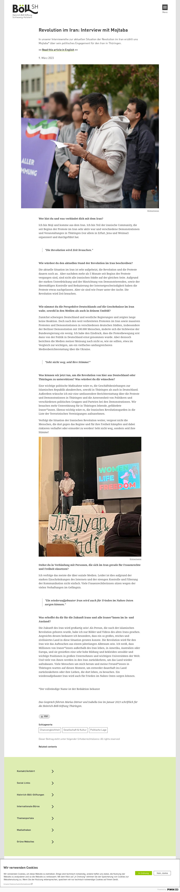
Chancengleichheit (50, 730)
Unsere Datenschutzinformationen (17, 884)
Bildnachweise (153, 211)
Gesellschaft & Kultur (75, 730)
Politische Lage (98, 730)
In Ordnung (143, 873)
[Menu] (165, 7)
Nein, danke (162, 873)
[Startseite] (27, 11)
